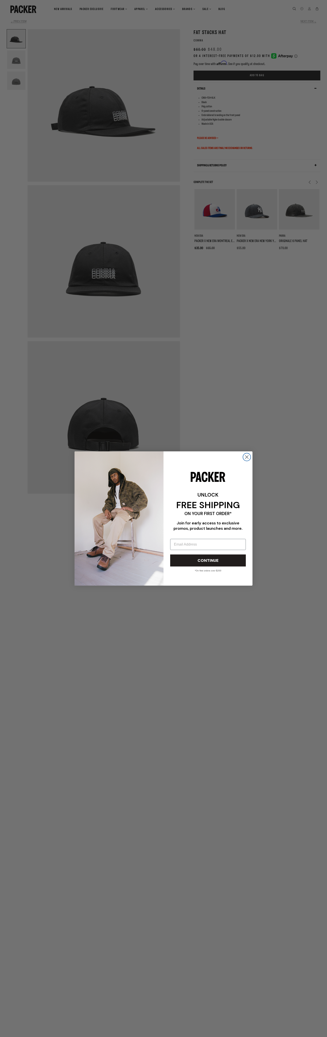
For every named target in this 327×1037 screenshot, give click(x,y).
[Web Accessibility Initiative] (2, 1031)
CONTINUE (208, 560)
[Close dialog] (247, 457)
